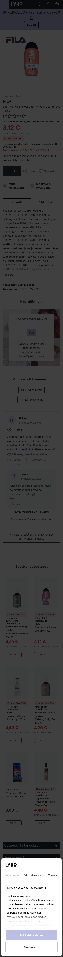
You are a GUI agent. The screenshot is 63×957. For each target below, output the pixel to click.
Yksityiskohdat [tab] (33, 875)
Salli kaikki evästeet (31, 935)
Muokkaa (29, 947)
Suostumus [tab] (12, 875)
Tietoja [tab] (52, 875)
